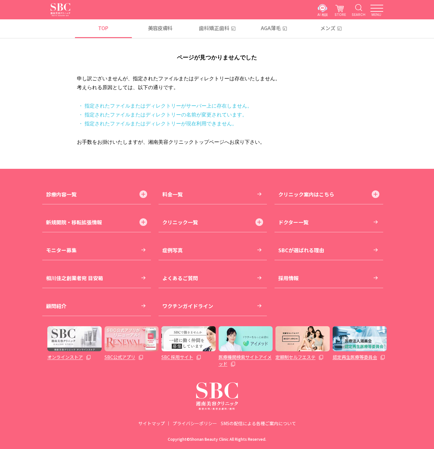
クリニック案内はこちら (306, 194)
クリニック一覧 (180, 222)
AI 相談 (322, 14)
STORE (340, 14)
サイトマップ (151, 423)
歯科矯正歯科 (214, 28)
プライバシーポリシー (195, 423)
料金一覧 (172, 194)
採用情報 (288, 278)
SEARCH (358, 14)
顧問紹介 (56, 306)
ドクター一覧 (293, 222)
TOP (103, 28)
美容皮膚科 (160, 28)
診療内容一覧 (61, 194)
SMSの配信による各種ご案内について (258, 423)
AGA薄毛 (271, 28)
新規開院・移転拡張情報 (74, 222)
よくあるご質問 (180, 278)
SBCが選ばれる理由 (301, 250)
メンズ (328, 28)
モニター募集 (61, 250)
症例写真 (172, 250)
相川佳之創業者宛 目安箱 (74, 278)
